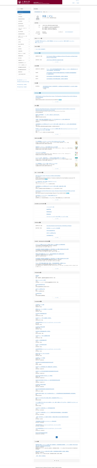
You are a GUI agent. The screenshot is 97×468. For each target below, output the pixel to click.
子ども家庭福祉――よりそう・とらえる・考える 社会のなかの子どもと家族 (50, 141)
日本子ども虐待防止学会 (51, 232)
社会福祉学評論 (38, 293)
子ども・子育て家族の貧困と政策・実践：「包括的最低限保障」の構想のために (51, 263)
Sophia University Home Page (23, 81)
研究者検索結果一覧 (38, 11)
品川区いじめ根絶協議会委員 (41, 340)
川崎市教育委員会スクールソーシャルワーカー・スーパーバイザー (48, 424)
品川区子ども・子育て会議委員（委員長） (44, 318)
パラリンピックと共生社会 (41, 152)
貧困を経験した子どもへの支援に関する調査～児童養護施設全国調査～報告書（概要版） (52, 451)
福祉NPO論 (49, 209)
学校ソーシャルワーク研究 (41, 280)
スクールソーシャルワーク (58, 41)
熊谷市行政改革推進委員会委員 (41, 432)
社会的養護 (37, 41)
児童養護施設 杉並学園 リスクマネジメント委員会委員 (46, 421)
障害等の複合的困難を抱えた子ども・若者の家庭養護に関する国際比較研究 (50, 253)
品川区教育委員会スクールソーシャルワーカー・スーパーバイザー (48, 349)
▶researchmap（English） (22, 86)
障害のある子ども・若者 (44, 41)
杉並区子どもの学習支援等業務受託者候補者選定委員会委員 (47, 371)
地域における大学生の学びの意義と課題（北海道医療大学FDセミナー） (49, 397)
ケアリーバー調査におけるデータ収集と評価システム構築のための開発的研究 (50, 244)
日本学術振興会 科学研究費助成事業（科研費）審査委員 (57, 76)
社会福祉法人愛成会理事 (40, 326)
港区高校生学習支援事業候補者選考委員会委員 (44, 362)
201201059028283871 (69, 31)
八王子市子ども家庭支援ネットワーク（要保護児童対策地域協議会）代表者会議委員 (52, 412)
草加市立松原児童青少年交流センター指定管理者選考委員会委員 (48, 380)
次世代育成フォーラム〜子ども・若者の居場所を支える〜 (46, 195)
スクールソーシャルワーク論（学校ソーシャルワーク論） (57, 216)
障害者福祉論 (49, 211)
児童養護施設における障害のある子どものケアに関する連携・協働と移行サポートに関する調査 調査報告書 (56, 124)
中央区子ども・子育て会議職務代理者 (43, 335)
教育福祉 (51, 41)
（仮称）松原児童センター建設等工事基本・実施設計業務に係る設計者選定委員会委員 (52, 416)
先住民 (67, 41)
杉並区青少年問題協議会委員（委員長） (43, 331)
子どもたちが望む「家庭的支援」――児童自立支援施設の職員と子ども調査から (51, 157)
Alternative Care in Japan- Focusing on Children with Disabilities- (48, 175)
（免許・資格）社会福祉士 (41, 455)
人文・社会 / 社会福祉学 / (40, 49)
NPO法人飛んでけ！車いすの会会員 (42, 353)
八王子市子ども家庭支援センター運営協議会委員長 (45, 408)
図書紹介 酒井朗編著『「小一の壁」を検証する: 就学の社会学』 (48, 114)
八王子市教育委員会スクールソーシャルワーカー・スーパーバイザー (49, 428)
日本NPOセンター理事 (40, 304)
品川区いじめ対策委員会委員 (41, 344)
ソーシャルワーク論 (50, 206)
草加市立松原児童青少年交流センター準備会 (44, 375)
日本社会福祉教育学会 (51, 230)
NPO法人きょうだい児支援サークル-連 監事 (44, 309)
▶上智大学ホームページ (22, 79)
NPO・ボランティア (39, 42)
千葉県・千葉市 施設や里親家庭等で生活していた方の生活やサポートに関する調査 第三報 (53, 119)
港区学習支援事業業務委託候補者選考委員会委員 (45, 389)
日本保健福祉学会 (50, 235)
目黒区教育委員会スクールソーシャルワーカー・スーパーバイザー (48, 322)
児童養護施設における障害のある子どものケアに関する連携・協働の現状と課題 (51, 186)
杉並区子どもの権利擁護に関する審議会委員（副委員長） (46, 366)
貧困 (65, 41)
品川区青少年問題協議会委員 (41, 313)
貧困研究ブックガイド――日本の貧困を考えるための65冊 (47, 146)
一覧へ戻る (57, 460)
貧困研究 (37, 275)
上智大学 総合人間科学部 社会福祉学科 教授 (55, 59)
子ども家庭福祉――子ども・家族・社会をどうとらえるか (46, 163)
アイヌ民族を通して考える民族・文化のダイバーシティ (46, 181)
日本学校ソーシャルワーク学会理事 (53, 228)
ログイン (77, 0)
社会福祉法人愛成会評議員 (41, 384)
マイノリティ (71, 41)
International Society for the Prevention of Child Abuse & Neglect (59, 225)
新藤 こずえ (47, 16)
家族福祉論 (49, 214)
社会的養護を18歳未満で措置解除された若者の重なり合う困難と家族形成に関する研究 (52, 249)
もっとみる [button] (56, 61)
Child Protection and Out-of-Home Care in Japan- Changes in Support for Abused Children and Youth (55, 190)
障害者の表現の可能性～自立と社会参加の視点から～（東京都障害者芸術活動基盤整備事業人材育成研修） (56, 393)
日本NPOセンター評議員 (40, 357)
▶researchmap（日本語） (22, 84)
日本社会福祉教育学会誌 (40, 284)
